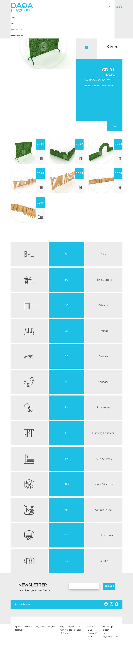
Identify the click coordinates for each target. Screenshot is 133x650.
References (17, 35)
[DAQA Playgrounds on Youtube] (117, 604)
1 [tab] (86, 47)
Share (113, 46)
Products (16, 29)
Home (14, 17)
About (14, 23)
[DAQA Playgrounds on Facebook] (106, 604)
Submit (109, 586)
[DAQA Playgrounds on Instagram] (112, 604)
